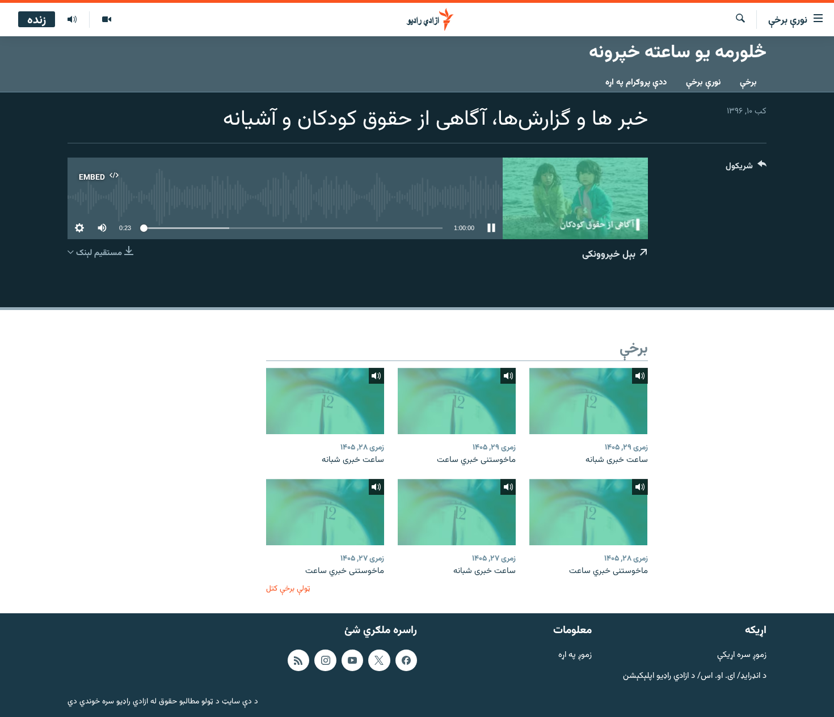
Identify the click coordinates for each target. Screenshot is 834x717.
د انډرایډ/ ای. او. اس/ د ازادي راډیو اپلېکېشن (694, 676)
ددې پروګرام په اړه (636, 82)
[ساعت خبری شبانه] (588, 401)
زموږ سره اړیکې (741, 655)
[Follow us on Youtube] (352, 660)
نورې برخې (703, 82)
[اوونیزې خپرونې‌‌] (72, 19)
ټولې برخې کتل (288, 588)
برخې (748, 82)
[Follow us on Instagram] (325, 660)
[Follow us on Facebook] (406, 660)
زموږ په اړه (575, 655)
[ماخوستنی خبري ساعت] (457, 401)
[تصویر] (106, 19)
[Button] (746, 169)
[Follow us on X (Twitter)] (379, 660)
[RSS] (298, 660)
